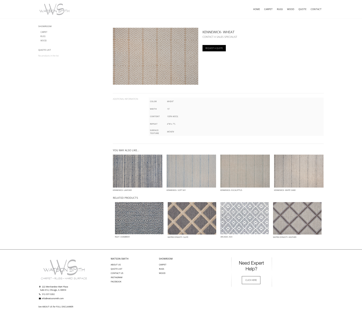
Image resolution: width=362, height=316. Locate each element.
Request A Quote (214, 48)
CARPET (43, 32)
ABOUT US (116, 264)
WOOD (43, 40)
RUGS (43, 36)
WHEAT (170, 101)
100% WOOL (172, 116)
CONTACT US (117, 273)
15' (168, 109)
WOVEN (170, 131)
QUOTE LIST (116, 268)
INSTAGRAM (116, 277)
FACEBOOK (116, 281)
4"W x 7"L (171, 123)
